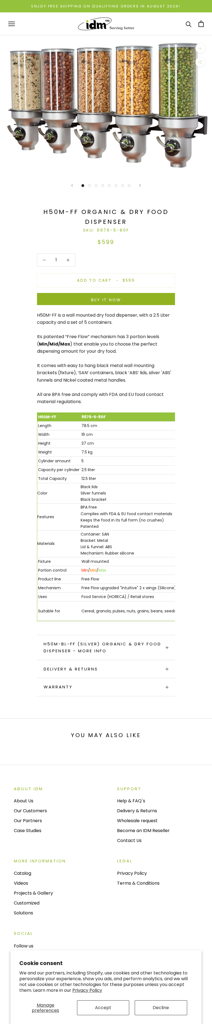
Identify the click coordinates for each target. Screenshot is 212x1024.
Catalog (22, 873)
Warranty (58, 687)
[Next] (140, 185)
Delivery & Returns (71, 669)
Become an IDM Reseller (143, 830)
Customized (26, 903)
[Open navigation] (11, 23)
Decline (161, 1007)
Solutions (23, 913)
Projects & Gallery (33, 893)
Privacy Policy (87, 990)
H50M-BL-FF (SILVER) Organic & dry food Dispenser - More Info (102, 647)
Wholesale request (137, 820)
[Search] (189, 24)
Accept (103, 1007)
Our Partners (28, 820)
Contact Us (129, 840)
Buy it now (106, 300)
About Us (23, 801)
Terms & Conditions (138, 883)
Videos (21, 883)
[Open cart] (201, 24)
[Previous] (72, 185)
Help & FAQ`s (131, 801)
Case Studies (27, 830)
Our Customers (30, 811)
